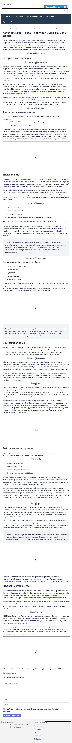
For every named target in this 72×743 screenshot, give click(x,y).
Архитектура (7, 16)
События (37, 739)
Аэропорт (19, 16)
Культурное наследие (34, 16)
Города (36, 732)
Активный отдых (40, 723)
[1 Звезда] (7, 669)
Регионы (37, 736)
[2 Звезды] (15, 669)
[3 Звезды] (23, 669)
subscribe (51, 709)
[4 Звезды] (31, 669)
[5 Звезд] (39, 669)
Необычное (50, 16)
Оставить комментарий (12, 715)
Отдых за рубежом (9, 22)
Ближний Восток (53, 7)
